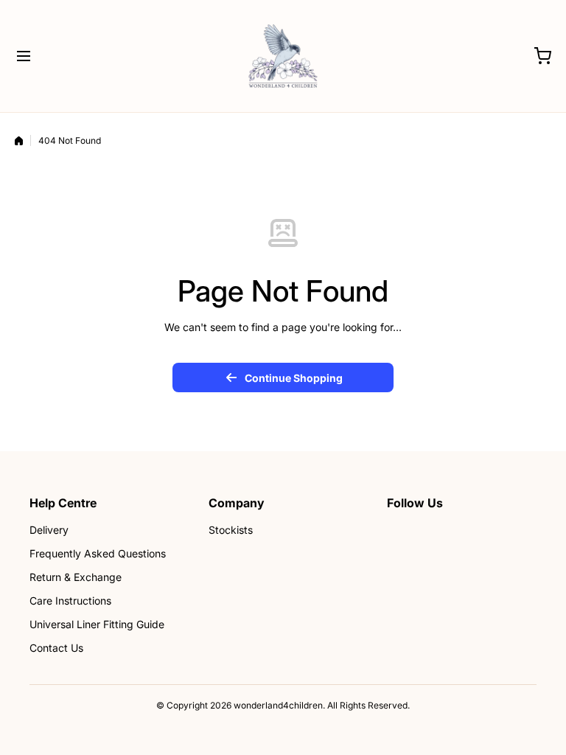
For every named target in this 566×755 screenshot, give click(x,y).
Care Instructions (70, 600)
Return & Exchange (75, 577)
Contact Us (56, 647)
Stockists (231, 529)
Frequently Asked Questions (97, 553)
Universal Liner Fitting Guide (96, 624)
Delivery (49, 529)
